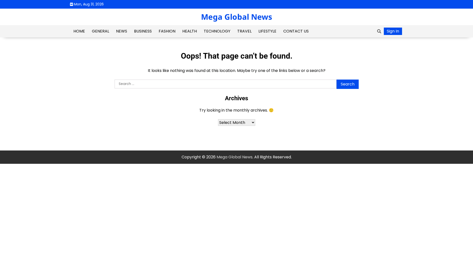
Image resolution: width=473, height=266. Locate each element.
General (100, 31)
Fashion (167, 31)
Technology (217, 31)
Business (143, 31)
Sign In (393, 31)
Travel (244, 31)
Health (189, 31)
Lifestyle (267, 31)
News (121, 31)
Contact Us (296, 31)
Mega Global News (236, 17)
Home (79, 31)
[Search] (379, 31)
